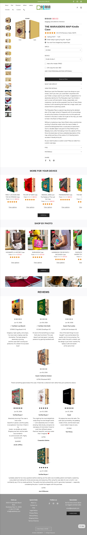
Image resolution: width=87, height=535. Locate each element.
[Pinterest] (81, 1)
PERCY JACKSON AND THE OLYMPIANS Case (13, 196)
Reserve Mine (63, 79)
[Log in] (77, 7)
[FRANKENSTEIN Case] (65, 184)
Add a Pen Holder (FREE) (54, 63)
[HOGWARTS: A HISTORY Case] (15, 240)
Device (47, 55)
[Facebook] (73, 1)
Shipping (47, 21)
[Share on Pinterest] (54, 161)
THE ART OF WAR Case (30, 195)
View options (13, 207)
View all (43, 215)
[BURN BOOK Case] (38, 240)
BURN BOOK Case (37, 252)
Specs (47, 46)
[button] (8, 193)
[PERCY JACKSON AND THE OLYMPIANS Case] (12, 184)
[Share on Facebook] (45, 161)
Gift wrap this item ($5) (54, 68)
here (54, 143)
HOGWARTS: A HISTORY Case (15, 252)
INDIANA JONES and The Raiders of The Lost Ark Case (48, 197)
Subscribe (73, 513)
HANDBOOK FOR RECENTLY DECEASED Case (60, 253)
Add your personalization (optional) (58, 71)
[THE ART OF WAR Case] (30, 184)
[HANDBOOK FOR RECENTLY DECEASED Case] (60, 240)
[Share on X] (50, 161)
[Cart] (81, 7)
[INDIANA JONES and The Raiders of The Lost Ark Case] (47, 184)
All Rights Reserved (50, 532)
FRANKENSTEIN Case (65, 195)
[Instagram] (77, 1)
